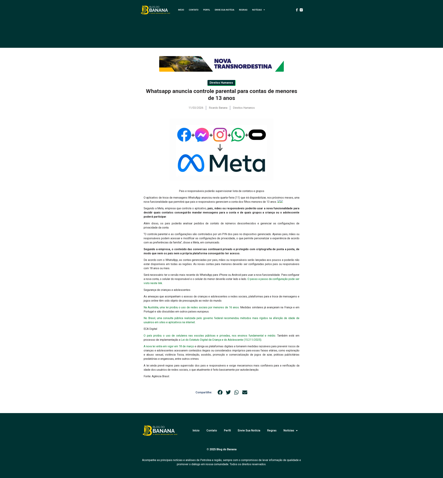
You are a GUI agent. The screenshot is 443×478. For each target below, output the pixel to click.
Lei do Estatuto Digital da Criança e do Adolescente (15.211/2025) (221, 339)
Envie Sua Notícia (224, 10)
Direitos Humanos (244, 107)
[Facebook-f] (296, 9)
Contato (193, 10)
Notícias (257, 10)
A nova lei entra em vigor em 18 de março (169, 346)
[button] (220, 392)
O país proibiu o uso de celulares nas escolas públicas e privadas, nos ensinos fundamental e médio (209, 335)
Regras (243, 10)
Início (181, 10)
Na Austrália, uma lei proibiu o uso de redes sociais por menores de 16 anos (191, 307)
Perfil (206, 10)
